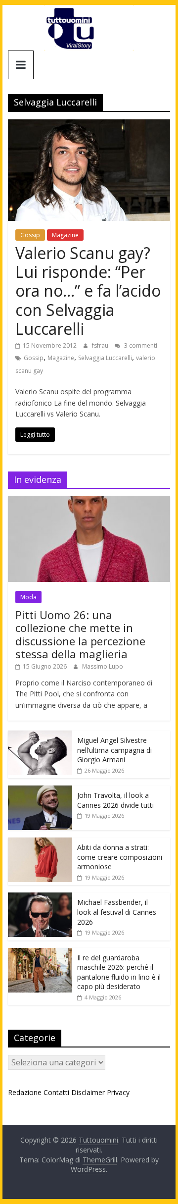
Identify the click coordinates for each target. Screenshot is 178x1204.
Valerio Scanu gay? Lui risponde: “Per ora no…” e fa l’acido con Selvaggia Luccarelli (88, 291)
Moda (28, 597)
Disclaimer (88, 1092)
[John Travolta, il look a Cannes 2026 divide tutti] (40, 790)
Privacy (118, 1092)
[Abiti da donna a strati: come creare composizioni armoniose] (40, 842)
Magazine (65, 235)
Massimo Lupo (102, 666)
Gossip (30, 235)
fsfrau (101, 345)
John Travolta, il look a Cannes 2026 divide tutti (115, 800)
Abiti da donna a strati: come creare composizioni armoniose (119, 856)
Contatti (56, 1092)
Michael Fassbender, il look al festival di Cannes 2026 (116, 911)
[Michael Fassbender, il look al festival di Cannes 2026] (40, 897)
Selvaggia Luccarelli (105, 358)
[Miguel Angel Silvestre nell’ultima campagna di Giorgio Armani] (40, 735)
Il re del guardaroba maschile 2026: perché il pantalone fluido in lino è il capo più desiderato (119, 972)
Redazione (25, 1092)
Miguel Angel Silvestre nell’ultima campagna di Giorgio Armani (114, 749)
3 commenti (140, 345)
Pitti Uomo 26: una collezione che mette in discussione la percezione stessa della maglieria (80, 634)
